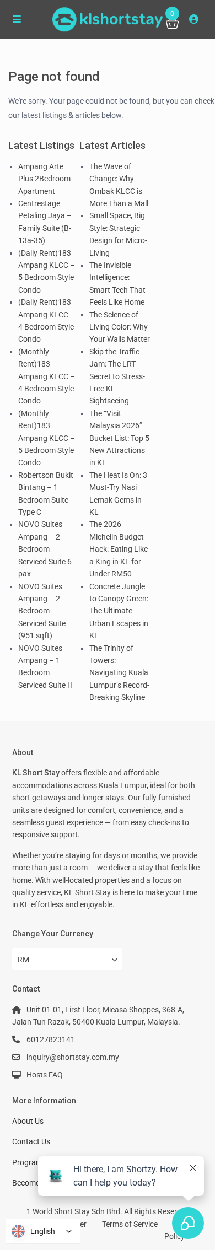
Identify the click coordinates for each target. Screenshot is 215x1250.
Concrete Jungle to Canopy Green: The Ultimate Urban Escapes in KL (118, 611)
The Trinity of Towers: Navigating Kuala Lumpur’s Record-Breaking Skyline (119, 673)
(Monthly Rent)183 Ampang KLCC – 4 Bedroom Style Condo (46, 376)
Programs (29, 1162)
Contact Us (31, 1141)
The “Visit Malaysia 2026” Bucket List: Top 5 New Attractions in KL (119, 438)
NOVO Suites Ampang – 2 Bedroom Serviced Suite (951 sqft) (42, 611)
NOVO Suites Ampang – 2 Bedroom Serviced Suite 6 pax (45, 549)
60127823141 (50, 1039)
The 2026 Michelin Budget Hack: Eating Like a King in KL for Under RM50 (118, 549)
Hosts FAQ (44, 1074)
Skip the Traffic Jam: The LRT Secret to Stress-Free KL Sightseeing (117, 376)
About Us (28, 1121)
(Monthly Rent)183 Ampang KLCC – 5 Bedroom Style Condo (46, 438)
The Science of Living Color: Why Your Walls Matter (119, 327)
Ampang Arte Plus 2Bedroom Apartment (44, 179)
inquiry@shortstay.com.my (72, 1057)
